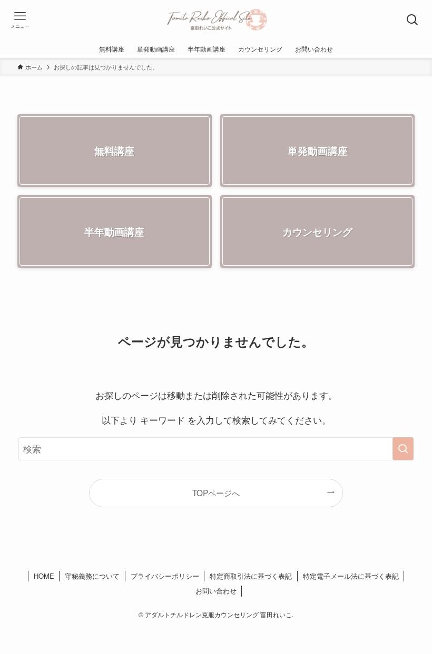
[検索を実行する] (403, 448)
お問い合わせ (216, 591)
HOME (44, 576)
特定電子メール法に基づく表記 (351, 576)
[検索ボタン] (412, 19)
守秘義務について (92, 576)
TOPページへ (216, 492)
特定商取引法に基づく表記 (251, 576)
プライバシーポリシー (165, 576)
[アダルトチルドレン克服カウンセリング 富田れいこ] (216, 19)
